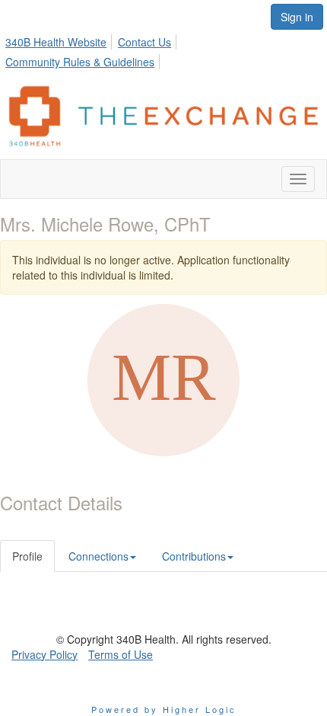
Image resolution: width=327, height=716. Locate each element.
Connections (98, 556)
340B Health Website (55, 42)
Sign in (297, 16)
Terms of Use (120, 654)
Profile (27, 556)
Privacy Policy (44, 654)
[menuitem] (60, 40)
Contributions (194, 556)
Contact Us (144, 42)
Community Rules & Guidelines (79, 61)
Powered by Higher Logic (164, 709)
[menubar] (163, 49)
